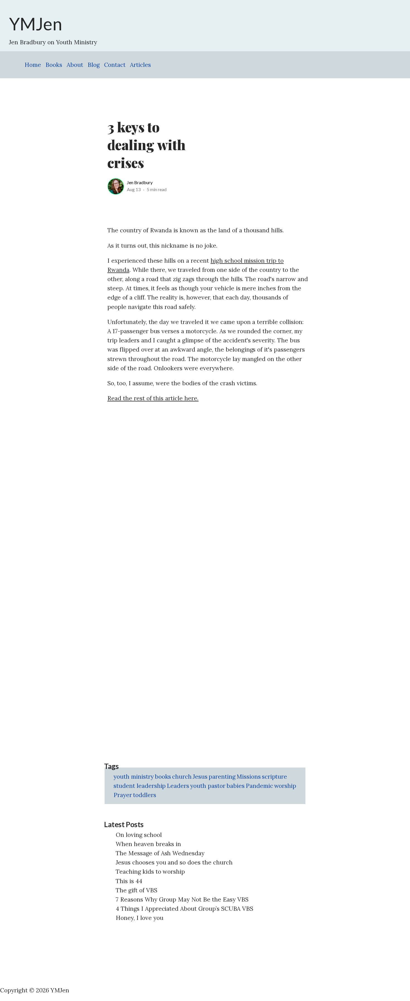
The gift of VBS (136, 890)
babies (235, 786)
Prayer (123, 795)
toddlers (144, 795)
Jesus (200, 776)
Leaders (178, 786)
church (182, 776)
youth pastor (207, 786)
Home (33, 65)
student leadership (140, 786)
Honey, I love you (139, 918)
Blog (94, 65)
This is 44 (129, 881)
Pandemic (259, 786)
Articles (140, 65)
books (163, 776)
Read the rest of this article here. (153, 398)
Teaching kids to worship (150, 871)
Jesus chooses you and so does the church (174, 862)
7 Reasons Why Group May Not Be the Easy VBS (182, 899)
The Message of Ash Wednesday (160, 853)
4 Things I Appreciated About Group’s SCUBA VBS (184, 908)
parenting (222, 776)
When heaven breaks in (148, 844)
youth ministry (134, 776)
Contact (115, 65)
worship (285, 786)
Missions (249, 776)
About (75, 65)
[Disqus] (207, 478)
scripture (274, 776)
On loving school (139, 835)
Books (53, 65)
